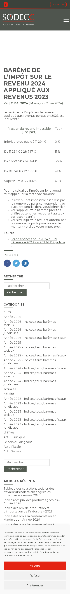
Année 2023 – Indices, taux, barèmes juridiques (30, 426)
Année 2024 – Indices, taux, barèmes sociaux (30, 374)
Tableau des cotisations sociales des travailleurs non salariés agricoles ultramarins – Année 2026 (29, 492)
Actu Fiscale (12, 446)
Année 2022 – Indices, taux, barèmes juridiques (30, 405)
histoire (9, 394)
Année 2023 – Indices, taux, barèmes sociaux (30, 413)
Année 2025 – (13, 342)
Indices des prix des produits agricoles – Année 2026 (32, 501)
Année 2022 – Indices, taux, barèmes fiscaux (35, 398)
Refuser (35, 575)
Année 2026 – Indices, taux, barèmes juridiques (30, 331)
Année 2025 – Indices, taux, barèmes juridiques (30, 361)
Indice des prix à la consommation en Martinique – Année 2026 (30, 517)
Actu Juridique (14, 437)
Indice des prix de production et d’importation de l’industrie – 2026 (28, 509)
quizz (7, 312)
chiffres (9, 432)
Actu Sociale (12, 451)
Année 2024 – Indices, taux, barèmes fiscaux (35, 368)
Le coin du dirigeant (18, 442)
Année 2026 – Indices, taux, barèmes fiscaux (35, 337)
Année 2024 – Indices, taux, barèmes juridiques (30, 382)
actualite (10, 389)
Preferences (35, 585)
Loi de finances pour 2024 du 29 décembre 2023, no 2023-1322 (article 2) (38, 242)
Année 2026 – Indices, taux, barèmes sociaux (30, 323)
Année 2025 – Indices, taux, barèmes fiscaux (35, 355)
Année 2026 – (13, 317)
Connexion (58, 4)
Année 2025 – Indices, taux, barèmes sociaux (30, 349)
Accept (35, 565)
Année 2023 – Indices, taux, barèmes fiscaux (35, 419)
